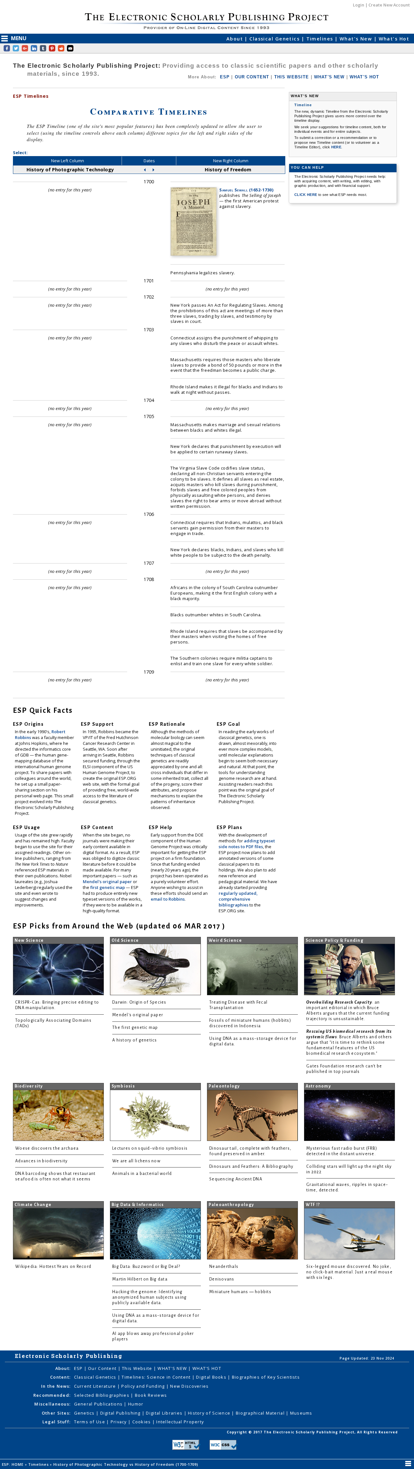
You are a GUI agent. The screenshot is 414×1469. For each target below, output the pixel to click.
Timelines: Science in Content (157, 1377)
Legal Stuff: (56, 1422)
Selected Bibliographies (102, 1395)
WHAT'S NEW (329, 76)
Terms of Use (90, 1422)
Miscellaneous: (52, 1404)
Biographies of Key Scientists (266, 1377)
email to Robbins (168, 899)
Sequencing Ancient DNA (235, 1179)
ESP (225, 76)
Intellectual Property (180, 1422)
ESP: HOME (13, 1464)
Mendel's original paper (108, 881)
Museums (301, 1413)
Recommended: (52, 1395)
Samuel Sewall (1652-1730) (246, 190)
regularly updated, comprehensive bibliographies (238, 899)
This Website (138, 1368)
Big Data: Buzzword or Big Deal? (146, 1266)
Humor (135, 1404)
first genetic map (108, 887)
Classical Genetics (275, 39)
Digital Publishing (121, 1413)
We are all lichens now (136, 1161)
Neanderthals (223, 1266)
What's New (357, 39)
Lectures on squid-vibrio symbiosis (150, 1148)
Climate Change (33, 1204)
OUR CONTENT (252, 76)
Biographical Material (261, 1413)
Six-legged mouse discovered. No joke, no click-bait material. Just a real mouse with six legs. (349, 1272)
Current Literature (95, 1386)
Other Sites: (56, 1413)
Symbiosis (123, 1086)
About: (63, 1368)
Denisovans (221, 1279)
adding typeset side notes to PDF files (247, 843)
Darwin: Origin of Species (139, 1002)
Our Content (103, 1368)
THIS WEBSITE (291, 76)
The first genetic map (135, 1027)
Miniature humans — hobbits (240, 1292)
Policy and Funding (143, 1386)
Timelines (320, 39)
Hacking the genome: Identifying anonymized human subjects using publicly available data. (149, 1297)
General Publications (99, 1404)
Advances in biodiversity (41, 1161)
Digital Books (212, 1377)
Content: (60, 1377)
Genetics (85, 1413)
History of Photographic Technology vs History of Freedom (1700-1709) (126, 1464)
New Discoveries (189, 1386)
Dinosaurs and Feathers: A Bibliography (251, 1166)
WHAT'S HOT (364, 76)
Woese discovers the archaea (47, 1148)
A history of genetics (134, 1040)
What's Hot (394, 39)
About (235, 39)
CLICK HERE (306, 195)
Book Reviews (151, 1395)
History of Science (210, 1413)
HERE (336, 147)
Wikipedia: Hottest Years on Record (53, 1266)
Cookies (142, 1422)
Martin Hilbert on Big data (140, 1279)
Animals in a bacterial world (142, 1173)
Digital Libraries (165, 1413)
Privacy (119, 1422)
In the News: (56, 1386)
